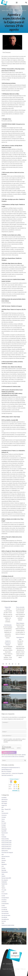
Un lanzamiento (5, 903)
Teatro (3, 886)
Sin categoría (5, 880)
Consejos (4, 817)
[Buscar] (26, 2)
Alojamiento (4, 801)
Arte (2, 807)
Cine (3, 811)
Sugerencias (4, 884)
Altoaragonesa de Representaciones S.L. (11, 767)
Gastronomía (5, 850)
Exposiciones (5, 833)
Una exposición (5, 913)
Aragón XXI (4, 805)
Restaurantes (5, 872)
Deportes (4, 827)
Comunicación (5, 813)
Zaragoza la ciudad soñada (8, 925)
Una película (4, 917)
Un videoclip (4, 909)
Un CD (3, 891)
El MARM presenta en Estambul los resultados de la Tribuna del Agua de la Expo (13, 670)
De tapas (4, 825)
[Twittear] (6, 664)
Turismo (3, 888)
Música (3, 862)
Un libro (3, 905)
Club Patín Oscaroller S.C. (7, 775)
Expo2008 (4, 831)
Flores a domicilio (20, 607)
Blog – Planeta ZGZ (6, 809)
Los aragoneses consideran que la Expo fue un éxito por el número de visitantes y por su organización (13, 706)
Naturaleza (4, 864)
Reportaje (4, 870)
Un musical (4, 907)
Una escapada (5, 911)
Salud (3, 874)
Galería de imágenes (6, 848)
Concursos (4, 815)
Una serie (4, 921)
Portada (3, 868)
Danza (3, 821)
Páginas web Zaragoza (8, 969)
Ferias (3, 835)
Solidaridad (4, 882)
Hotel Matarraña (7, 625)
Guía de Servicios (6, 856)
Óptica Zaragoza (20, 623)
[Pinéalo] (12, 664)
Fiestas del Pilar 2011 (6, 846)
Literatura (4, 860)
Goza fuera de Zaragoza (7, 852)
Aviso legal (17, 969)
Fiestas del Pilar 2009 (6, 842)
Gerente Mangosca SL (7, 769)
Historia (3, 858)
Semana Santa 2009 (6, 878)
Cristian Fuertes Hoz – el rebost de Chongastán (12, 773)
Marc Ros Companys (6, 771)
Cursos (3, 819)
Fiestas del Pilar (5, 838)
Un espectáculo (5, 897)
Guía (3, 854)
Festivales (4, 836)
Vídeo (3, 923)
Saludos (3, 876)
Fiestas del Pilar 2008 (6, 840)
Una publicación (5, 919)
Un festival (4, 901)
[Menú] (16, 2)
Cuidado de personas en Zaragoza (8, 642)
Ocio (3, 866)
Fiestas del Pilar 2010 (6, 844)
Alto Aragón (4, 803)
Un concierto (4, 893)
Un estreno (4, 899)
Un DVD (3, 895)
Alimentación (4, 799)
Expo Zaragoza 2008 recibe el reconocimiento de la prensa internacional (11, 688)
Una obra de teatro (6, 915)
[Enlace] (4, 2)
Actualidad (4, 797)
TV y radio (4, 890)
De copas (4, 823)
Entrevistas (4, 829)
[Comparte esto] (3, 664)
